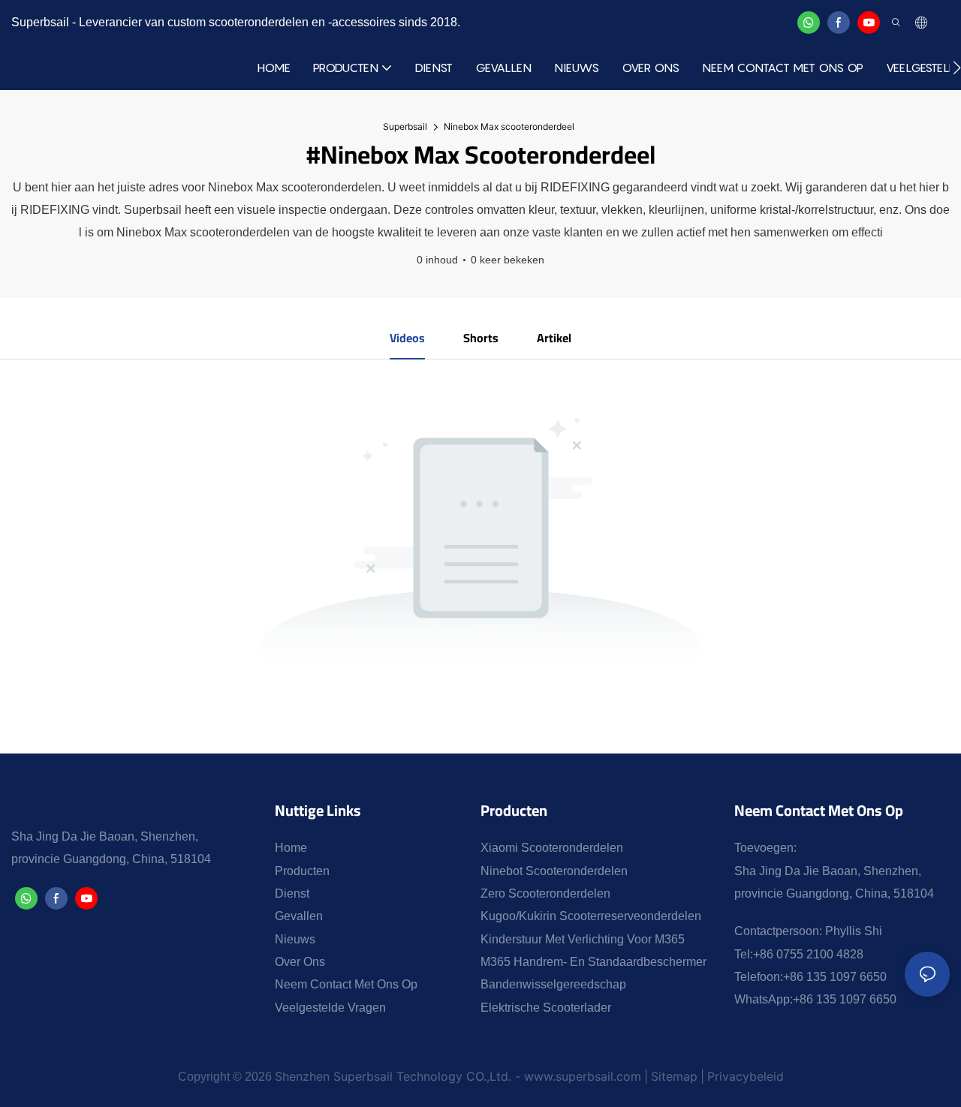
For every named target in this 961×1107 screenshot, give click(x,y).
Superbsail (405, 126)
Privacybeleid (745, 1076)
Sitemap (674, 1076)
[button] (957, 67)
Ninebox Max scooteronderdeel (509, 126)
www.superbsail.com (582, 1076)
